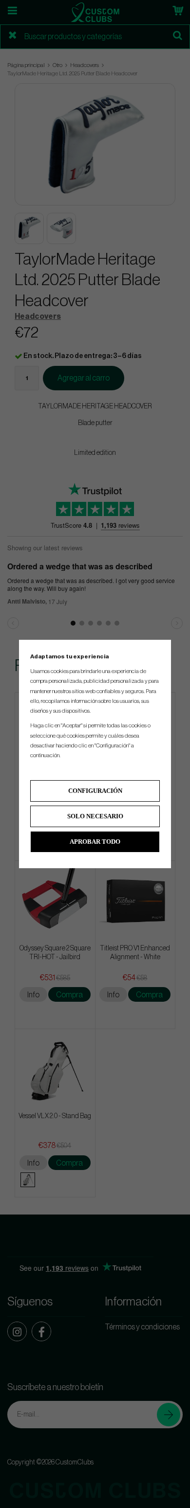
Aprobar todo (95, 841)
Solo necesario (95, 816)
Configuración (95, 790)
